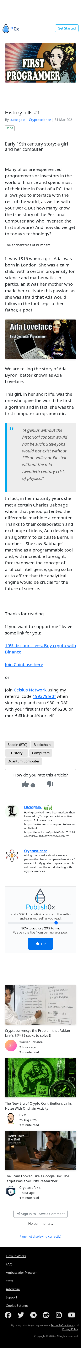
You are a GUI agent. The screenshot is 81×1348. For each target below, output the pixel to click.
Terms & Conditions (62, 1325)
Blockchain (42, 744)
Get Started (67, 28)
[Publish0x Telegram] (34, 1315)
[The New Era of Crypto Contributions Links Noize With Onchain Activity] (40, 1078)
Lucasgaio (17, 119)
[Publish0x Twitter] (21, 1315)
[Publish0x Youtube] (72, 1315)
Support (11, 1297)
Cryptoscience (40, 119)
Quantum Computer (23, 761)
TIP (43, 944)
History (16, 753)
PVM (23, 1115)
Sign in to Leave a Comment (42, 1214)
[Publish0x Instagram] (59, 1315)
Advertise (13, 1289)
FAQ (9, 1264)
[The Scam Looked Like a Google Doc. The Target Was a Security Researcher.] (40, 1150)
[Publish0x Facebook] (9, 1315)
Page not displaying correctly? (40, 1236)
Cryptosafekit (29, 1187)
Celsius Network (30, 690)
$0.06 (9, 128)
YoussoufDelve (31, 1042)
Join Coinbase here (24, 664)
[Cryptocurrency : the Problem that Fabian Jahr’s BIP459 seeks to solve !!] (40, 1005)
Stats (9, 1281)
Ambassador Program (21, 1272)
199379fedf (44, 696)
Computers (41, 753)
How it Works (16, 1256)
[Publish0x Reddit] (47, 1315)
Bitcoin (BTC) (17, 744)
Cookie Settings (17, 1305)
